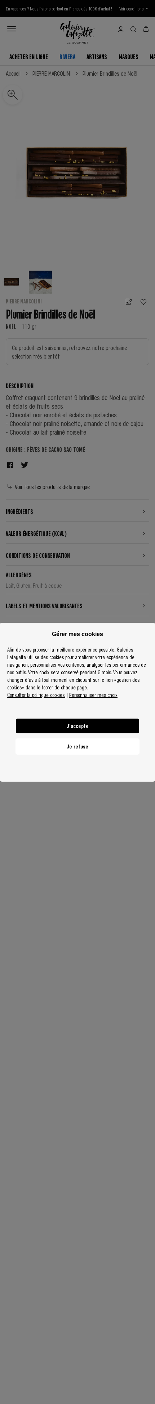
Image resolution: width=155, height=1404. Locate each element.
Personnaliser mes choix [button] (93, 695)
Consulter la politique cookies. (36, 695)
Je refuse (77, 746)
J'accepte (78, 726)
